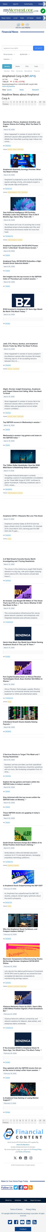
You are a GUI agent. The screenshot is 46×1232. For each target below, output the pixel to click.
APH (32, 76)
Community (28, 4)
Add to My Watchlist (8, 86)
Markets (7, 66)
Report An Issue (35, 1200)
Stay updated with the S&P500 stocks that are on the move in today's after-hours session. (22, 1069)
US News (30, 18)
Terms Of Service (24, 1152)
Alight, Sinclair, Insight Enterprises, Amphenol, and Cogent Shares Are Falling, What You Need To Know (22, 391)
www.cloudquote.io (23, 1145)
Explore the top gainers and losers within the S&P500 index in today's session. (21, 783)
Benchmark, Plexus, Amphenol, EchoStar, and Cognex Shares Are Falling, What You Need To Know (22, 124)
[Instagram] (31, 1158)
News (5, 4)
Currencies (19, 71)
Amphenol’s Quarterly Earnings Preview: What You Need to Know (22, 170)
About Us (8, 1200)
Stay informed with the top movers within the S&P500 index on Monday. (21, 798)
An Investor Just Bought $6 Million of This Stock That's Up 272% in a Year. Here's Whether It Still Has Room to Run (23, 603)
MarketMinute (8, 489)
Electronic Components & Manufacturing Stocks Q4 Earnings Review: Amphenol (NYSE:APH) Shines (22, 961)
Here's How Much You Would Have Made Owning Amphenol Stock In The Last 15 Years (23, 643)
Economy (10, 149)
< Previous (5, 103)
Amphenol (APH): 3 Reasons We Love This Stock (23, 516)
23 (40, 102)
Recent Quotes (8, 54)
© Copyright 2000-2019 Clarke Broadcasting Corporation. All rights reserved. (23, 1215)
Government (24, 192)
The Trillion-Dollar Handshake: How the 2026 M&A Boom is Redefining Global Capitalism (21, 466)
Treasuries (37, 71)
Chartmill (7, 255)
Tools (36, 66)
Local (15, 18)
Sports (15, 4)
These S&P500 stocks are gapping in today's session (21, 814)
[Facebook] (20, 1158)
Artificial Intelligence (12, 192)
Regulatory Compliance (13, 865)
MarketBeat (8, 731)
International (28, 71)
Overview (6, 71)
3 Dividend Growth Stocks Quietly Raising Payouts (20, 723)
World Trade (20, 149)
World (38, 18)
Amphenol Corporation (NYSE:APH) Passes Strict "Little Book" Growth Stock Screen (20, 247)
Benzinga (7, 323)
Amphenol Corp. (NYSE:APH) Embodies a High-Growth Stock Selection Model (22, 262)
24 (44, 102)
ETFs (27, 66)
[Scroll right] (44, 4)
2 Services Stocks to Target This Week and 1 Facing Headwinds (21, 755)
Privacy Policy (37, 1149)
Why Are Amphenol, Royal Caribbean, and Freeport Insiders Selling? (20, 930)
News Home (5, 18)
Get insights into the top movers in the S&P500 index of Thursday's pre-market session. (22, 278)
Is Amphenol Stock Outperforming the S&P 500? (23, 885)
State (22, 18)
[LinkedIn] (25, 1158)
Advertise (18, 1200)
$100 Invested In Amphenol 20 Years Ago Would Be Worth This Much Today (22, 310)
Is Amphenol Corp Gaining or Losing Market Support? (21, 1099)
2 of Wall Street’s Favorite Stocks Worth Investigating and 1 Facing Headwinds (19, 560)
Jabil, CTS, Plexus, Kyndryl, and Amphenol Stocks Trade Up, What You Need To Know (20, 345)
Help (25, 1200)
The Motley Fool (9, 236)
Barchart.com (8, 188)
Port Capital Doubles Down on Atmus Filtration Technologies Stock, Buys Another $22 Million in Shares (22, 679)
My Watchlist (23, 54)
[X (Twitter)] (15, 1158)
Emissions (10, 986)
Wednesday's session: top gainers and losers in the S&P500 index (22, 436)
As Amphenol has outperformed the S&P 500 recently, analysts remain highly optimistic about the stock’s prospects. (22, 895)
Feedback (23, 1229)
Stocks (18, 66)
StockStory (8, 145)
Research (35, 90)
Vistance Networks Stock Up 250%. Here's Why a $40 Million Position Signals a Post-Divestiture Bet (23, 1008)
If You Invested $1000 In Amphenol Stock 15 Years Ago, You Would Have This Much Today (22, 1049)
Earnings (20, 239)
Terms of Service (16, 1209)
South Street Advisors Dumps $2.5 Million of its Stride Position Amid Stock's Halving (22, 844)
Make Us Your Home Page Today (14, 1181)
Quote (9, 90)
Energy (9, 701)
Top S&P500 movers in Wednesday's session (22, 422)
